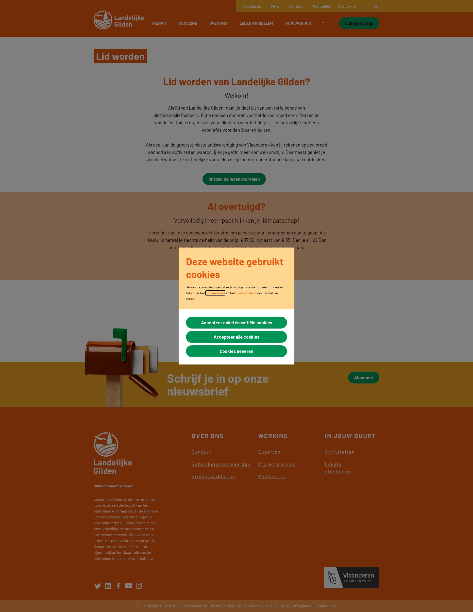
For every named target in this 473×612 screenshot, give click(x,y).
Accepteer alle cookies (236, 337)
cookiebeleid (215, 293)
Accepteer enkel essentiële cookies (236, 322)
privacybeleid (246, 293)
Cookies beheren (236, 351)
